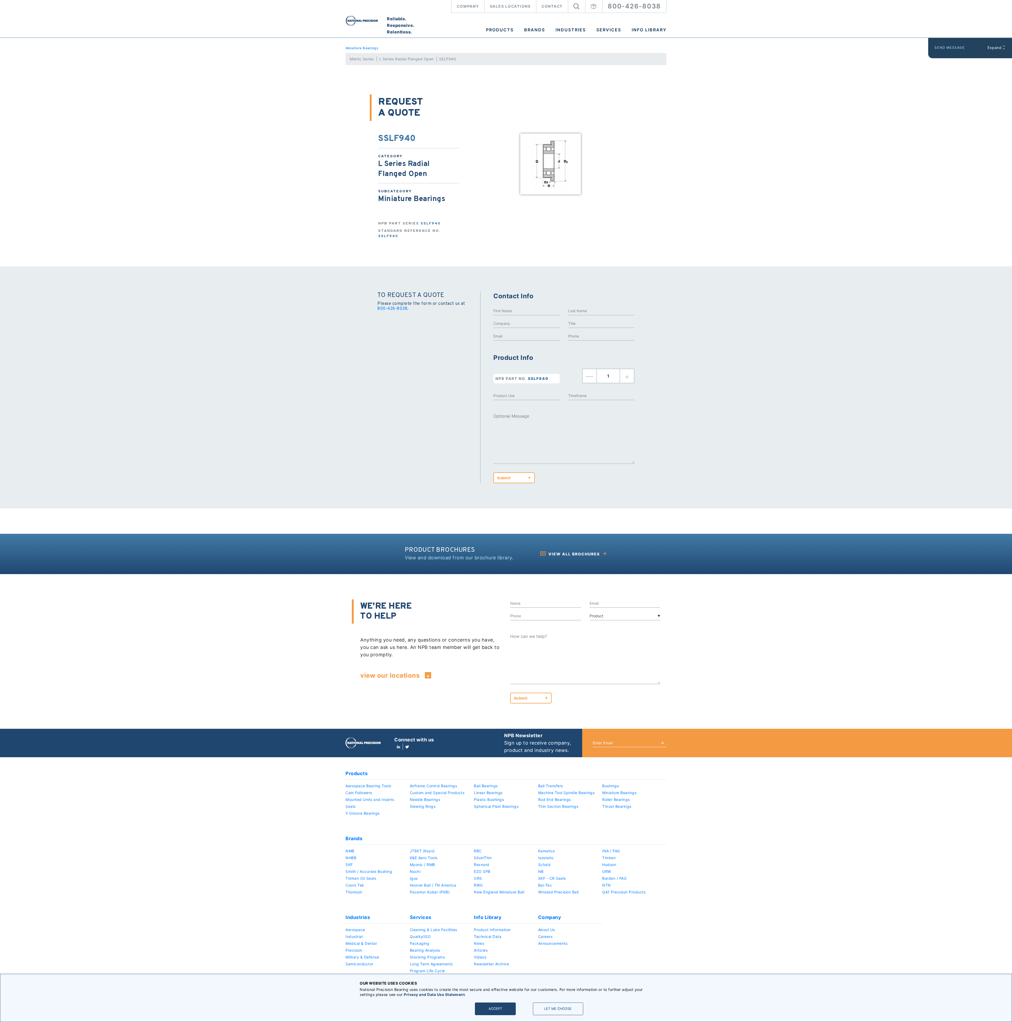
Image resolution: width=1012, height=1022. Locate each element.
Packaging (420, 943)
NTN (606, 885)
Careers (545, 936)
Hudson (609, 864)
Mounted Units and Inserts (370, 799)
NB (541, 871)
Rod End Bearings (554, 799)
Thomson (354, 892)
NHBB (351, 857)
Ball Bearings (486, 786)
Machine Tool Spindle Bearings (566, 792)
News (479, 943)
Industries (571, 29)
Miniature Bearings (362, 48)
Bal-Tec (545, 885)
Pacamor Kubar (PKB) (430, 892)
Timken (609, 857)
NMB (350, 851)
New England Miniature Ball (499, 892)
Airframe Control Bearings (433, 786)
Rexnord (481, 864)
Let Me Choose (558, 1009)
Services (608, 29)
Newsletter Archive (491, 964)
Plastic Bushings (489, 799)
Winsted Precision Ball (558, 892)
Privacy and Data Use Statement (434, 994)
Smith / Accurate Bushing (369, 871)
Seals (351, 806)
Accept (495, 1009)
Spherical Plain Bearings (496, 806)
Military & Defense (362, 957)
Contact (552, 6)
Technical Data (487, 936)
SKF (349, 864)
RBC (478, 851)
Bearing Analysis (425, 950)
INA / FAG (611, 851)
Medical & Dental (361, 943)
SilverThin (483, 857)
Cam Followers (359, 792)
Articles (481, 950)
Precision (354, 950)
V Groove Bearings (363, 813)
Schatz (544, 864)
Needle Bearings (425, 799)
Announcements (553, 943)
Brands (534, 29)
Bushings (610, 786)
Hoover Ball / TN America (433, 885)
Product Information (492, 929)
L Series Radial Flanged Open (406, 59)
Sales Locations (510, 6)
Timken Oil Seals (361, 878)
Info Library (649, 29)
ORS (478, 878)
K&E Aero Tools (423, 857)
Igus (414, 878)
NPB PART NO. (521, 378)
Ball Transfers (550, 786)
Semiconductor (359, 964)
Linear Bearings (488, 792)
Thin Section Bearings (558, 806)
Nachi (415, 871)
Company (468, 6)
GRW (606, 871)
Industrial (354, 936)
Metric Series (362, 59)
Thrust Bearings (616, 806)
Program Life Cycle (427, 971)
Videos (480, 957)
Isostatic (546, 857)
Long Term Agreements (431, 964)
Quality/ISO (420, 936)
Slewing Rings (423, 806)
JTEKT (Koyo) (422, 851)
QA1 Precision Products (623, 892)
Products (500, 29)
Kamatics (546, 851)
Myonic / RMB (422, 864)
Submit (503, 478)
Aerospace (355, 929)
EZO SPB (482, 871)
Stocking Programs (427, 957)
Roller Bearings (616, 799)
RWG (478, 885)
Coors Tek (355, 885)
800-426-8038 (634, 6)
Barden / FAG (614, 878)
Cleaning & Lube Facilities (433, 929)
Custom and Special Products (437, 792)
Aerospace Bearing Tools (368, 786)
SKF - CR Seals (552, 878)
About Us (546, 929)
